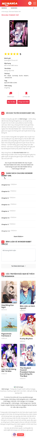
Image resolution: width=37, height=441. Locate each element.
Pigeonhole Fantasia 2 (6, 335)
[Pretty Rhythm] (28, 325)
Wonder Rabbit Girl (15, 11)
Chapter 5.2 (5, 185)
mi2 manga (21, 401)
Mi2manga (23, 119)
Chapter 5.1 (5, 191)
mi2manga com (25, 403)
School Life (8, 78)
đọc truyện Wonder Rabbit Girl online (18, 164)
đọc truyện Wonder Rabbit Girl (14, 163)
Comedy (15, 76)
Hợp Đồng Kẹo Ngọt (7, 306)
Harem (26, 76)
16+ (5, 76)
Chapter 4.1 (5, 205)
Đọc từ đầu (11, 102)
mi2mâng (12, 399)
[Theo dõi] (26, 93)
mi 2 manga (29, 401)
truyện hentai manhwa (13, 405)
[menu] (34, 3)
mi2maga (6, 401)
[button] (29, 3)
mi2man (13, 401)
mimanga (32, 399)
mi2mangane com (22, 399)
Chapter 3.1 (5, 218)
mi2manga (5, 11)
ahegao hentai (26, 405)
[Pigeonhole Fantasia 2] (9, 322)
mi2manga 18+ (6, 403)
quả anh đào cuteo (10, 83)
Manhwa (14, 8)
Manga (4, 8)
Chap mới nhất (23, 102)
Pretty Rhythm (26, 338)
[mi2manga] (9, 3)
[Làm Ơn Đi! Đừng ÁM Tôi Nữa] (9, 355)
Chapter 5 (5, 198)
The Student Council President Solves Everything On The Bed (27, 372)
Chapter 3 (5, 224)
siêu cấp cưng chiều (19, 407)
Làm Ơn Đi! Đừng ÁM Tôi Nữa (8, 370)
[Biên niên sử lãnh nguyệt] (28, 292)
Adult (9, 76)
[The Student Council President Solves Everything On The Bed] (28, 355)
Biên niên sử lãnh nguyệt (27, 307)
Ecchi (21, 76)
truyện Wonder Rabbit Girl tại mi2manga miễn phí (22, 168)
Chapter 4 (5, 211)
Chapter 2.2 (5, 231)
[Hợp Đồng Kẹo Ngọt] (9, 292)
